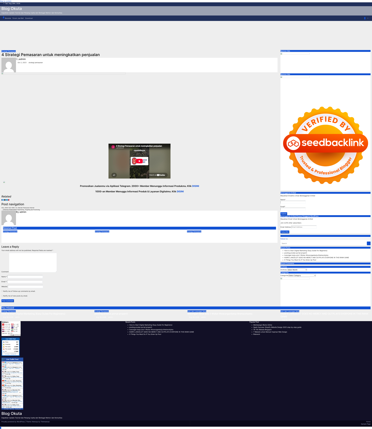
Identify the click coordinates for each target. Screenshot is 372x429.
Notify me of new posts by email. (15, 296)
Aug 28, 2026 (8, 317)
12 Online (7, 354)
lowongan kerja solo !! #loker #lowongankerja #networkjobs (306, 255)
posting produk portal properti (111, 234)
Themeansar (45, 422)
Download (29, 18)
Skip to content (5, 1)
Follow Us (284, 236)
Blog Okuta (11, 8)
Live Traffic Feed (12, 359)
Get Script (6, 408)
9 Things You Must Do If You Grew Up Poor (300, 260)
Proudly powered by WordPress (13, 422)
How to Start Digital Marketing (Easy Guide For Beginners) (35, 234)
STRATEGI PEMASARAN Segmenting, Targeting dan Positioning (21, 209)
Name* (282, 200)
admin (22, 59)
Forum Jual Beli (18, 18)
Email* (282, 207)
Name (4, 277)
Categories (284, 275)
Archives (283, 270)
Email (4, 282)
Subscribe (284, 232)
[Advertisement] (186, 35)
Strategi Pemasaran (8, 51)
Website (4, 286)
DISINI (195, 186)
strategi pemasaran (36, 62)
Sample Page (366, 424)
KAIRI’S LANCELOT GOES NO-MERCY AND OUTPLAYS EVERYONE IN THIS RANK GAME (316, 258)
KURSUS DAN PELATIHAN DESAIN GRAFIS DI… (10, 392)
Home (368, 422)
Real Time (12, 408)
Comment (5, 272)
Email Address (285, 227)
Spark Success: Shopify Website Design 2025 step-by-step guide (277, 327)
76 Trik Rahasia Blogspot (262, 330)
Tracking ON (13, 354)
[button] (366, 18)
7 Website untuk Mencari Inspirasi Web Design (270, 332)
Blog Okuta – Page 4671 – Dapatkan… (12, 363)
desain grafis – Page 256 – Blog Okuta (12, 396)
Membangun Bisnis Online (262, 325)
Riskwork (256, 334)
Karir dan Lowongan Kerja (196, 311)
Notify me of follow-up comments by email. (19, 291)
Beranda (8, 18)
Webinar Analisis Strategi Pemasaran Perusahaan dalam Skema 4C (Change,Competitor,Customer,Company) (223, 235)
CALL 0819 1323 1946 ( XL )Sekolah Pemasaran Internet (18, 207)
